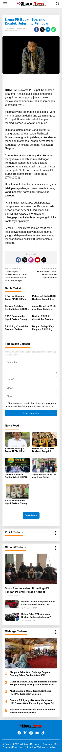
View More (31, 515)
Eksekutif (16, 31)
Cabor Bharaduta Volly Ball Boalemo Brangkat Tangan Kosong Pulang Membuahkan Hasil (33, 683)
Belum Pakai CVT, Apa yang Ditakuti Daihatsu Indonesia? (36, 615)
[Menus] (5, 4)
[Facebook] (18, 260)
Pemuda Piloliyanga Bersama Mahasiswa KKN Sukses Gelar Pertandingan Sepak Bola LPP (32, 702)
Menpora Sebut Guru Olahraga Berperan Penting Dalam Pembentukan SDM (30, 674)
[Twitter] (24, 260)
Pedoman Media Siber (13, 747)
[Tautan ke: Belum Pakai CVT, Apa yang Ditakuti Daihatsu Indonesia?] (12, 616)
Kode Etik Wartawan (36, 747)
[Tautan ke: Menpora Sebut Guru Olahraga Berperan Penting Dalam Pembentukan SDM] (31, 653)
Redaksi (53, 747)
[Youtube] (37, 260)
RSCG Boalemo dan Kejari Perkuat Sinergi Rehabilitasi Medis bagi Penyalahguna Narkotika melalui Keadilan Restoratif (17, 318)
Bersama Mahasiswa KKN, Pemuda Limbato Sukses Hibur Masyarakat (32, 711)
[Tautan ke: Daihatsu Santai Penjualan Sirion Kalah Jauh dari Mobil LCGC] (12, 604)
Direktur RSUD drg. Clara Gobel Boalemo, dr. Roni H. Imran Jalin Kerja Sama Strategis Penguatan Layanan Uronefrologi (43, 318)
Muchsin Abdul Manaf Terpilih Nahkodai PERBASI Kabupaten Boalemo (30, 692)
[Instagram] (31, 260)
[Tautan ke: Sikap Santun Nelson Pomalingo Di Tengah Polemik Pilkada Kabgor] (31, 569)
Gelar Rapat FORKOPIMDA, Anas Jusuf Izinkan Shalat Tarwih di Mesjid (16, 274)
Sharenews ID (49, 744)
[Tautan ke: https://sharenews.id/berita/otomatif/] (56, 548)
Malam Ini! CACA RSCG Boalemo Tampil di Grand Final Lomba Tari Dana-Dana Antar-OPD (44, 298)
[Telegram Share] (47, 29)
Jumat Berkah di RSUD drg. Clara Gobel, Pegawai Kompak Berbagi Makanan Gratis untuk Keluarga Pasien (44, 308)
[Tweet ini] (42, 29)
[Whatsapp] (53, 29)
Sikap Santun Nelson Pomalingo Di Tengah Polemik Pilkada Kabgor (27, 590)
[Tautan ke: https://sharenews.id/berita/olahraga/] (56, 632)
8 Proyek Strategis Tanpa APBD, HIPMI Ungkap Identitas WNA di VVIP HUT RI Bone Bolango (16, 298)
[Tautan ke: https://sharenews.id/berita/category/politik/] (56, 533)
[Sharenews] (31, 3)
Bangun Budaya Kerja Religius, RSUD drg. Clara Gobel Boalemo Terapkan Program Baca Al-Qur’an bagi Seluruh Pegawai (44, 328)
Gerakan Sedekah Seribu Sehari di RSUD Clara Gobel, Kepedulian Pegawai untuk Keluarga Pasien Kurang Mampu (16, 308)
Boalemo (8, 31)
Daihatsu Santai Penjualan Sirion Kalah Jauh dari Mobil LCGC (38, 603)
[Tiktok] (43, 260)
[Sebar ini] (36, 29)
